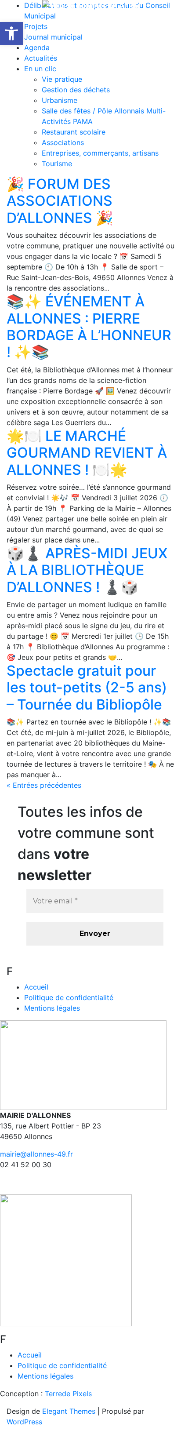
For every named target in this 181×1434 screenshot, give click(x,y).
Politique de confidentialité (68, 997)
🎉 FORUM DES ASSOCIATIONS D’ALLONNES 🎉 (60, 200)
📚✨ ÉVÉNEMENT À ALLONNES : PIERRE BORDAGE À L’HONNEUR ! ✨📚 (89, 326)
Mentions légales (52, 1008)
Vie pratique (62, 79)
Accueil (36, 987)
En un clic (40, 68)
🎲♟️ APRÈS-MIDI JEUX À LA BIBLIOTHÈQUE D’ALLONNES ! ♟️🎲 (87, 570)
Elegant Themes (68, 1411)
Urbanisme (59, 100)
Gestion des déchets (76, 89)
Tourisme (57, 163)
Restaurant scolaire (73, 131)
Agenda (37, 47)
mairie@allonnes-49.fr (36, 1154)
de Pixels (68, 1393)
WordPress (24, 1421)
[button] (11, 33)
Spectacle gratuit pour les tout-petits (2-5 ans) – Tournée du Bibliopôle (87, 687)
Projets (35, 26)
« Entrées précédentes (44, 785)
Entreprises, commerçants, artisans (100, 153)
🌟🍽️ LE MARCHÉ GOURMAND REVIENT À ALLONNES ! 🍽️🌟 (87, 452)
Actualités (40, 58)
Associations (63, 142)
